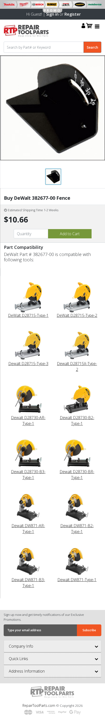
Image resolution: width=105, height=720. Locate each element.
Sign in (52, 14)
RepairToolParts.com (39, 705)
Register (72, 14)
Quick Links (18, 658)
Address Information (27, 671)
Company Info (21, 646)
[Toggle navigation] (97, 26)
